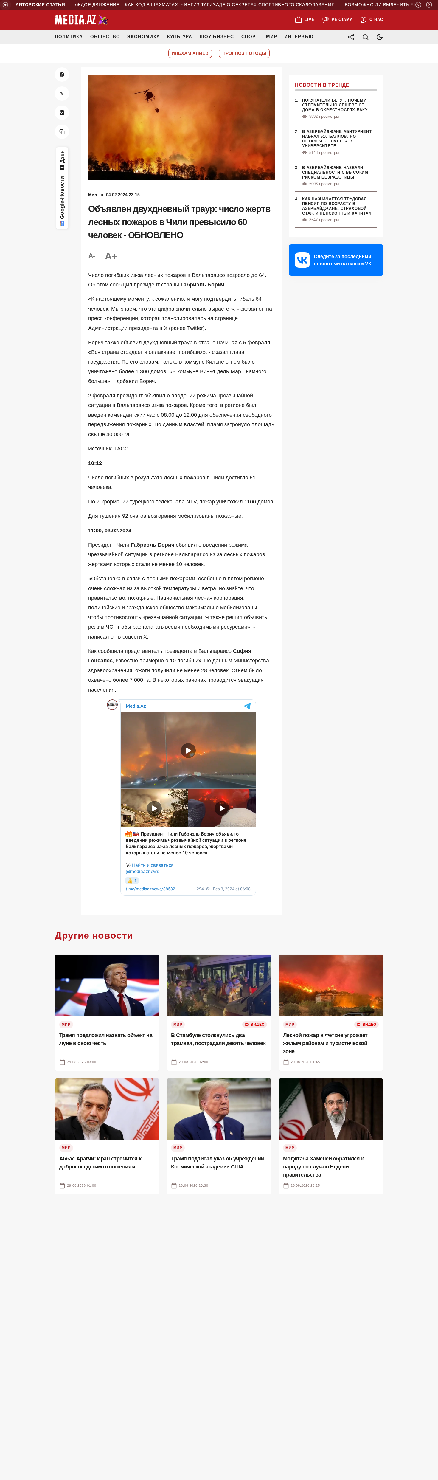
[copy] (62, 132)
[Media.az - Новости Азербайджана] (81, 19)
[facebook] (62, 74)
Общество (105, 36)
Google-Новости (62, 197)
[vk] (62, 113)
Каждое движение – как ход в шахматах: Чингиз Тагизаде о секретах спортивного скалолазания (194, 4)
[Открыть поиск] (365, 37)
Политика (69, 36)
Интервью (298, 36)
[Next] (429, 5)
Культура (179, 36)
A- (91, 256)
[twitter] (62, 93)
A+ (111, 256)
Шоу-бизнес (217, 36)
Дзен (62, 156)
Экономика (143, 36)
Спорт (250, 36)
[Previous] (418, 5)
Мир (271, 36)
